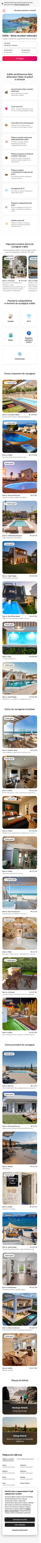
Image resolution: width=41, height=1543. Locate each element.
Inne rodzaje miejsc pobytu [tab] (26, 1459)
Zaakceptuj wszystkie (20, 1519)
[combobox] (20, 45)
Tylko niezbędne (19, 1525)
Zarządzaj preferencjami (20, 1530)
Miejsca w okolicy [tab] (8, 1459)
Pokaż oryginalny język (21, 5)
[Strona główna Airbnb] (3, 10)
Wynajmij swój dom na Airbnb (25, 10)
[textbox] (11, 52)
